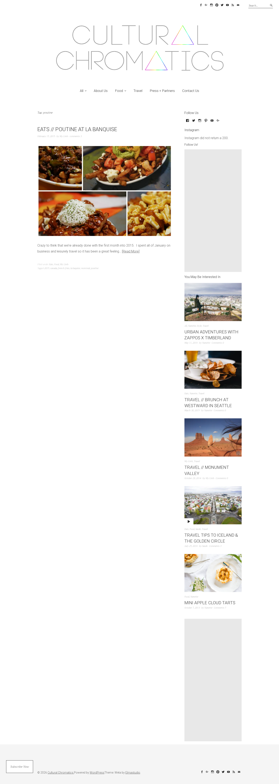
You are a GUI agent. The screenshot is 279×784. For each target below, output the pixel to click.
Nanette (192, 326)
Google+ (206, 5)
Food (119, 91)
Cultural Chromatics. (61, 772)
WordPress (97, 772)
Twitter (222, 5)
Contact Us (190, 91)
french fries (63, 268)
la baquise (75, 268)
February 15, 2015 (46, 136)
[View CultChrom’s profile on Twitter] (194, 122)
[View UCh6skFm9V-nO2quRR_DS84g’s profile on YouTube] (212, 122)
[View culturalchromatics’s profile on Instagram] (200, 122)
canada (53, 268)
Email (238, 5)
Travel (137, 91)
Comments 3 (215, 546)
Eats (51, 264)
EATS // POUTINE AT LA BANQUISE (77, 129)
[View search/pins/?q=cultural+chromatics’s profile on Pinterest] (206, 122)
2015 (46, 268)
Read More (131, 251)
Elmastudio (132, 772)
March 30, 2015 (192, 410)
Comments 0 (218, 343)
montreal (85, 268)
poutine (94, 268)
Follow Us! (191, 144)
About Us (101, 91)
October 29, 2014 (192, 478)
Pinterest (217, 5)
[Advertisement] (214, 210)
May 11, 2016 (191, 343)
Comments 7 (220, 608)
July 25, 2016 (191, 546)
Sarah (198, 529)
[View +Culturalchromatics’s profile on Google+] (218, 122)
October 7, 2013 (192, 608)
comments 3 (76, 136)
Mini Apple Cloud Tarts (209, 602)
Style (199, 326)
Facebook (201, 5)
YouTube (227, 5)
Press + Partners (162, 91)
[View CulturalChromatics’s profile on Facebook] (187, 122)
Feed (233, 5)
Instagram (211, 5)
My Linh (64, 136)
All (81, 91)
